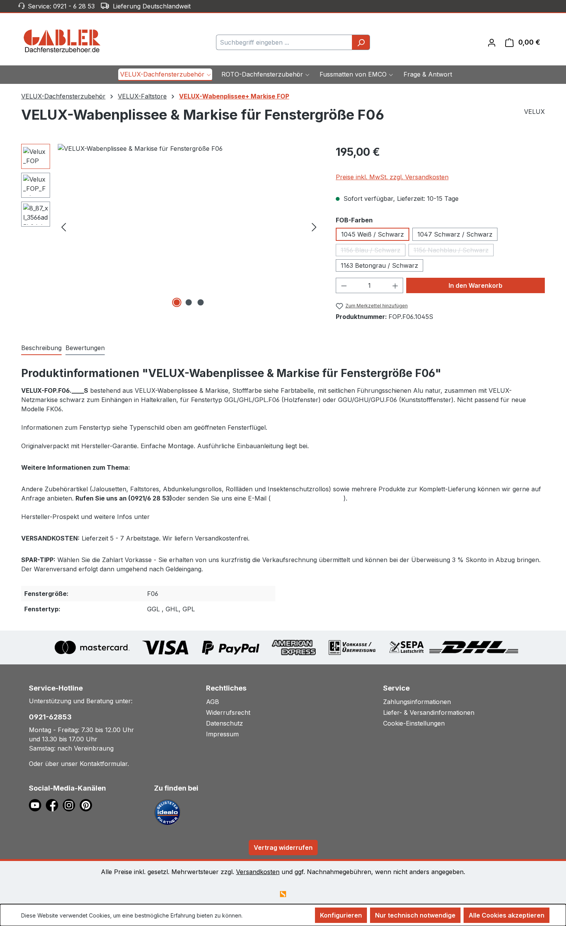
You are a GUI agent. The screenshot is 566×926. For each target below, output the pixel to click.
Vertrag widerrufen (283, 847)
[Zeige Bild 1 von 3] (177, 302)
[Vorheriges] (63, 226)
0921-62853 (50, 717)
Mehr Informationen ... (271, 915)
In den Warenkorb (475, 285)
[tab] (41, 348)
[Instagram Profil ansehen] (71, 805)
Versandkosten (258, 872)
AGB (212, 702)
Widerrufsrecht (228, 712)
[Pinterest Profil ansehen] (87, 805)
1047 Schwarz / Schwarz (454, 234)
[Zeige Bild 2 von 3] (189, 302)
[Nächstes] (314, 226)
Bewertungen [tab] (85, 348)
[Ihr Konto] (492, 42)
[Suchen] (361, 42)
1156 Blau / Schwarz (373, 251)
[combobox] (284, 42)
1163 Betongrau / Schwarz (379, 265)
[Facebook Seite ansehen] (54, 805)
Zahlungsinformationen (417, 702)
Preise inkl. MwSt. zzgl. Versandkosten (392, 177)
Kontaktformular (103, 763)
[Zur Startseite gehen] (62, 41)
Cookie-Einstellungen (414, 723)
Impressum (222, 734)
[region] (170, 226)
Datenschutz (224, 723)
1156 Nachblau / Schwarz (454, 251)
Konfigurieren (341, 915)
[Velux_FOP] (189, 226)
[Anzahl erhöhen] (395, 285)
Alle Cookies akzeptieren (506, 915)
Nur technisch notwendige (415, 915)
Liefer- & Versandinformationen (428, 712)
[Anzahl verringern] (344, 285)
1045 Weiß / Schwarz (372, 234)
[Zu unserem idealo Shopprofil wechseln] (167, 812)
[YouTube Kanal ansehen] (37, 805)
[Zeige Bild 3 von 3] (201, 302)
